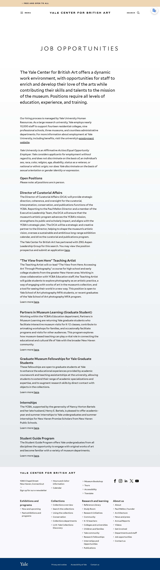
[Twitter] (132, 481)
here (67, 250)
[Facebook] (115, 481)
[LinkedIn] (126, 481)
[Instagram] (120, 481)
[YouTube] (137, 481)
